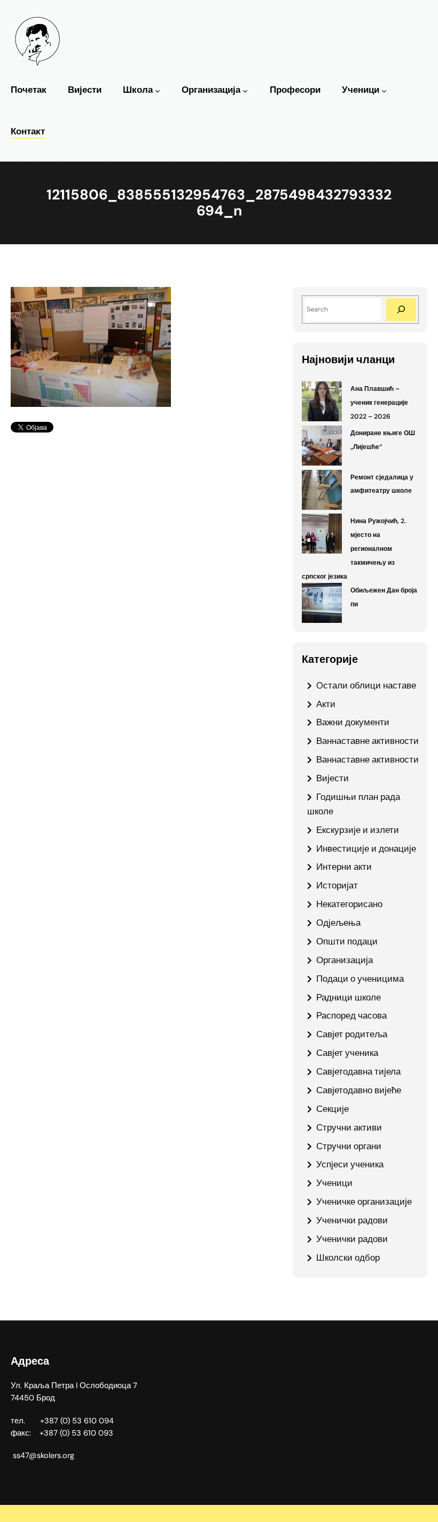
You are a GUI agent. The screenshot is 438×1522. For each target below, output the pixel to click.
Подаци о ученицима (360, 978)
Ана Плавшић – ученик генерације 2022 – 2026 (379, 402)
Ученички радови (352, 1220)
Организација (211, 89)
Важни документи (352, 722)
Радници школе (348, 997)
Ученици (360, 89)
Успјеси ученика (350, 1164)
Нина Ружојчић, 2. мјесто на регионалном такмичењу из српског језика (354, 549)
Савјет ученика (347, 1053)
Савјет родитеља (351, 1034)
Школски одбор (348, 1257)
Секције (332, 1109)
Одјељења (338, 922)
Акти (325, 704)
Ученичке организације (364, 1201)
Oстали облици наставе (366, 685)
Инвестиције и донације (366, 848)
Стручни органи (348, 1146)
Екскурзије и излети (357, 830)
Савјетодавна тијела (358, 1071)
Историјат (337, 885)
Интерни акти (344, 866)
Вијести (332, 778)
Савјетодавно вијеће (358, 1090)
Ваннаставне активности (367, 741)
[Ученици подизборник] (384, 90)
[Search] (401, 309)
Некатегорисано (349, 904)
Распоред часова (351, 1015)
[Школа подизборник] (157, 90)
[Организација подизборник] (245, 90)
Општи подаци (347, 941)
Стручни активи (349, 1127)
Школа (138, 89)
